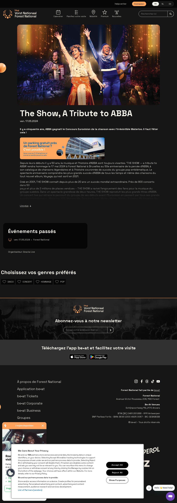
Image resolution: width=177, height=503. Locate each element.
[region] (77, 471)
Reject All (117, 472)
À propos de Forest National (39, 382)
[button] (10, 472)
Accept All (117, 465)
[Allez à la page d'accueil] (19, 14)
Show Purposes (117, 480)
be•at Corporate (30, 403)
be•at (157, 390)
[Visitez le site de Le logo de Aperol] (149, 451)
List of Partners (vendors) (30, 490)
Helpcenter (121, 3)
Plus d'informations (87, 153)
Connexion (139, 4)
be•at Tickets (27, 396)
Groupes (23, 418)
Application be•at (31, 389)
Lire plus (24, 205)
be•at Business (29, 410)
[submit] (170, 14)
